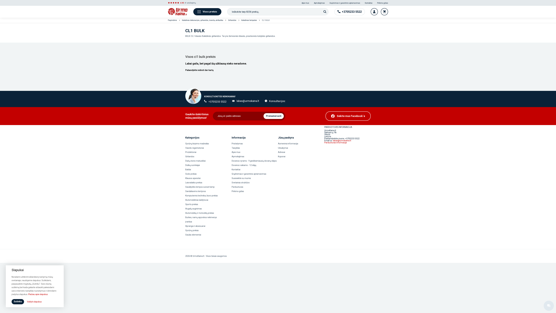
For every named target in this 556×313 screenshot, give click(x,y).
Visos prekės (210, 11)
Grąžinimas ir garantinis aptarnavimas (345, 3)
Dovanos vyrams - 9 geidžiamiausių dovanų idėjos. (254, 161)
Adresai (281, 152)
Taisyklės (236, 148)
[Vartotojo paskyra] (374, 11)
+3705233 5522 (217, 101)
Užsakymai (283, 148)
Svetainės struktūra (240, 182)
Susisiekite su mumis (241, 178)
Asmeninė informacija (288, 143)
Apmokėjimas (319, 3)
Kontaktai (368, 3)
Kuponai (281, 156)
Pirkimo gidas (382, 3)
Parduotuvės (237, 187)
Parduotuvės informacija (335, 142)
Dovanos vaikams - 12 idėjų (244, 165)
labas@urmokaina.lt (248, 100)
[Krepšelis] (384, 11)
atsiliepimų (191, 3)
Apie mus (305, 3)
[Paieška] (325, 11)
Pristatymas (237, 143)
